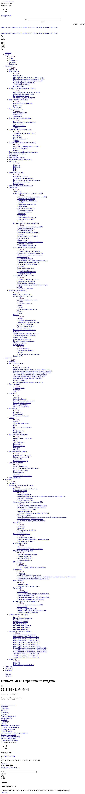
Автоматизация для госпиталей (28, 251)
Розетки (20, 318)
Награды (4, 710)
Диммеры (16, 165)
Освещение (21, 573)
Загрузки (30, 27)
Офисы (15, 421)
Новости (4, 27)
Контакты (54, 27)
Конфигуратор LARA (8, 735)
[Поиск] (3, 46)
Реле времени (18, 75)
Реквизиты (4, 712)
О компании (5, 708)
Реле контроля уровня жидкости (24, 122)
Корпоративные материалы (27, 554)
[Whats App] (6, 12)
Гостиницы (17, 412)
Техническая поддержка (9, 740)
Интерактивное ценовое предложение (14, 733)
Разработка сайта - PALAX (10, 768)
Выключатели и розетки (26, 537)
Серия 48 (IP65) (22, 348)
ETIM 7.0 (16, 663)
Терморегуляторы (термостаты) (24, 133)
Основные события (24, 494)
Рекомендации (22, 584)
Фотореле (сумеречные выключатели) (26, 146)
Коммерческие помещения (22, 438)
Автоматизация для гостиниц (27, 279)
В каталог (4, 792)
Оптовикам (38, 27)
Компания (4, 707)
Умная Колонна (6, 731)
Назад (13, 56)
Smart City (16, 397)
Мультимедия (22, 565)
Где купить (46, 27)
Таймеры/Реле (22, 592)
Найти (3, 774)
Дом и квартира (18, 388)
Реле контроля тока (20, 113)
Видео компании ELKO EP (10, 737)
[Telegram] (6, 10)
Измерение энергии (24, 547)
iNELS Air (21, 526)
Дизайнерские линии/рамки (27, 300)
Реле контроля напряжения (22, 103)
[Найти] (42, 22)
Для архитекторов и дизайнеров (24, 635)
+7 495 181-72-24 (8, 2)
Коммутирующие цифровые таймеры (26, 92)
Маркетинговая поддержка (22, 618)
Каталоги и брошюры (8, 738)
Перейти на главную (8, 705)
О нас (10, 27)
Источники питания (20, 176)
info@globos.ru (6, 16)
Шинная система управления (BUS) (30, 227)
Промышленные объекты (22, 455)
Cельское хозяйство (20, 466)
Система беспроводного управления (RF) (32, 197)
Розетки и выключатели (21, 294)
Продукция (16, 27)
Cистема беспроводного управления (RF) (32, 506)
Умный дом (17, 191)
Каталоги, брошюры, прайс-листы (25, 489)
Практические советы (21, 367)
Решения (24, 27)
